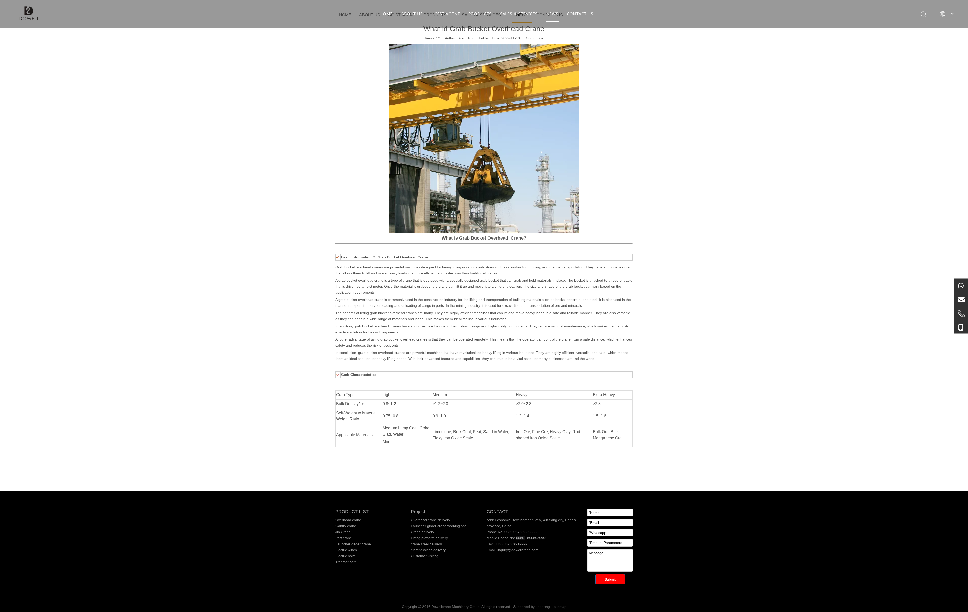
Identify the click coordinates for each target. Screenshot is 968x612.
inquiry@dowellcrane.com (517, 550)
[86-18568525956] (961, 327)
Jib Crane (343, 532)
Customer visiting (424, 556)
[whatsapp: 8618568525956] (961, 285)
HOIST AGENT (446, 14)
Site (540, 38)
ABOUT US (412, 14)
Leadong (543, 607)
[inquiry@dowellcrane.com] (961, 299)
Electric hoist (345, 556)
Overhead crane (348, 520)
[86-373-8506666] (961, 313)
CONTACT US (580, 14)
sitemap (560, 607)
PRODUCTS (479, 14)
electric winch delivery (428, 550)
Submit (610, 579)
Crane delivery (422, 532)
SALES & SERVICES (519, 14)
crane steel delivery (426, 544)
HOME (386, 14)
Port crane (343, 538)
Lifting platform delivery (429, 538)
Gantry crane (345, 526)
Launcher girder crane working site (438, 526)
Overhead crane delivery (430, 520)
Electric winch (346, 550)
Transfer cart (345, 562)
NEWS (552, 14)
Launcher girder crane (353, 544)
